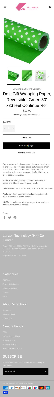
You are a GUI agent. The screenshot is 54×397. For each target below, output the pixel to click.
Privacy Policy (9, 340)
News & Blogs (9, 314)
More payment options (26, 152)
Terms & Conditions (11, 336)
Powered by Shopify (26, 383)
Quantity (7, 122)
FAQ (5, 332)
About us (7, 310)
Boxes (5, 292)
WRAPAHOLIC (13, 383)
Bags (5, 296)
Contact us (7, 318)
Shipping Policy (9, 344)
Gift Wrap (7, 280)
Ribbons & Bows (10, 288)
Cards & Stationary (11, 284)
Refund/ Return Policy (12, 348)
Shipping (17, 114)
